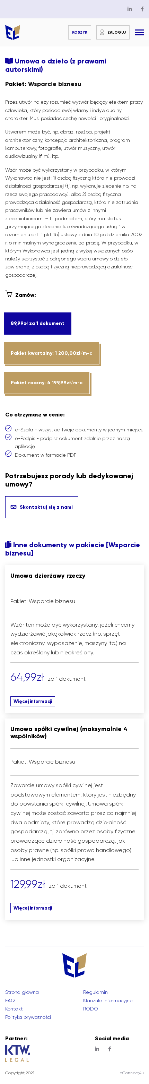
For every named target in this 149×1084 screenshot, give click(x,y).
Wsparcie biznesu (54, 84)
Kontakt (14, 1009)
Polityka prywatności (28, 1017)
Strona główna (22, 992)
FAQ (10, 1000)
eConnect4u (132, 1072)
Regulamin (95, 992)
